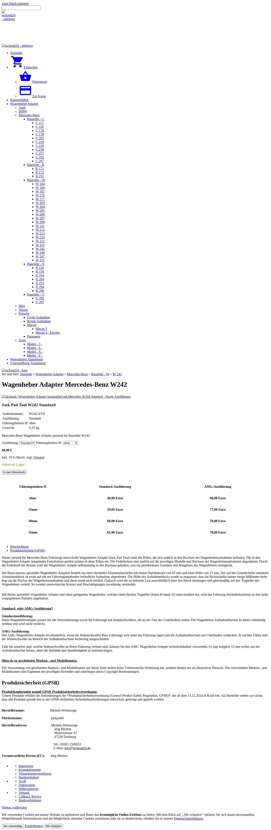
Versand (38, 457)
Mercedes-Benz (77, 374)
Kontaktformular (30, 770)
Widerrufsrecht (28, 789)
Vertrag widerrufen (14, 807)
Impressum (26, 766)
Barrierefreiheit (29, 777)
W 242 (117, 374)
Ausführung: (10, 443)
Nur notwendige (12, 826)
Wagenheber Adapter (49, 374)
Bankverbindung (30, 800)
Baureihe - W (100, 374)
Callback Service (30, 796)
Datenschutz (27, 785)
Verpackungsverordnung (35, 773)
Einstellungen (34, 826)
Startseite (26, 374)
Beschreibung (19, 546)
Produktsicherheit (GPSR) (27, 550)
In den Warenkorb (14, 472)
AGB (22, 781)
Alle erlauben (53, 826)
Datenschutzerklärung (188, 818)
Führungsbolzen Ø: (49, 443)
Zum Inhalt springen (15, 3)
